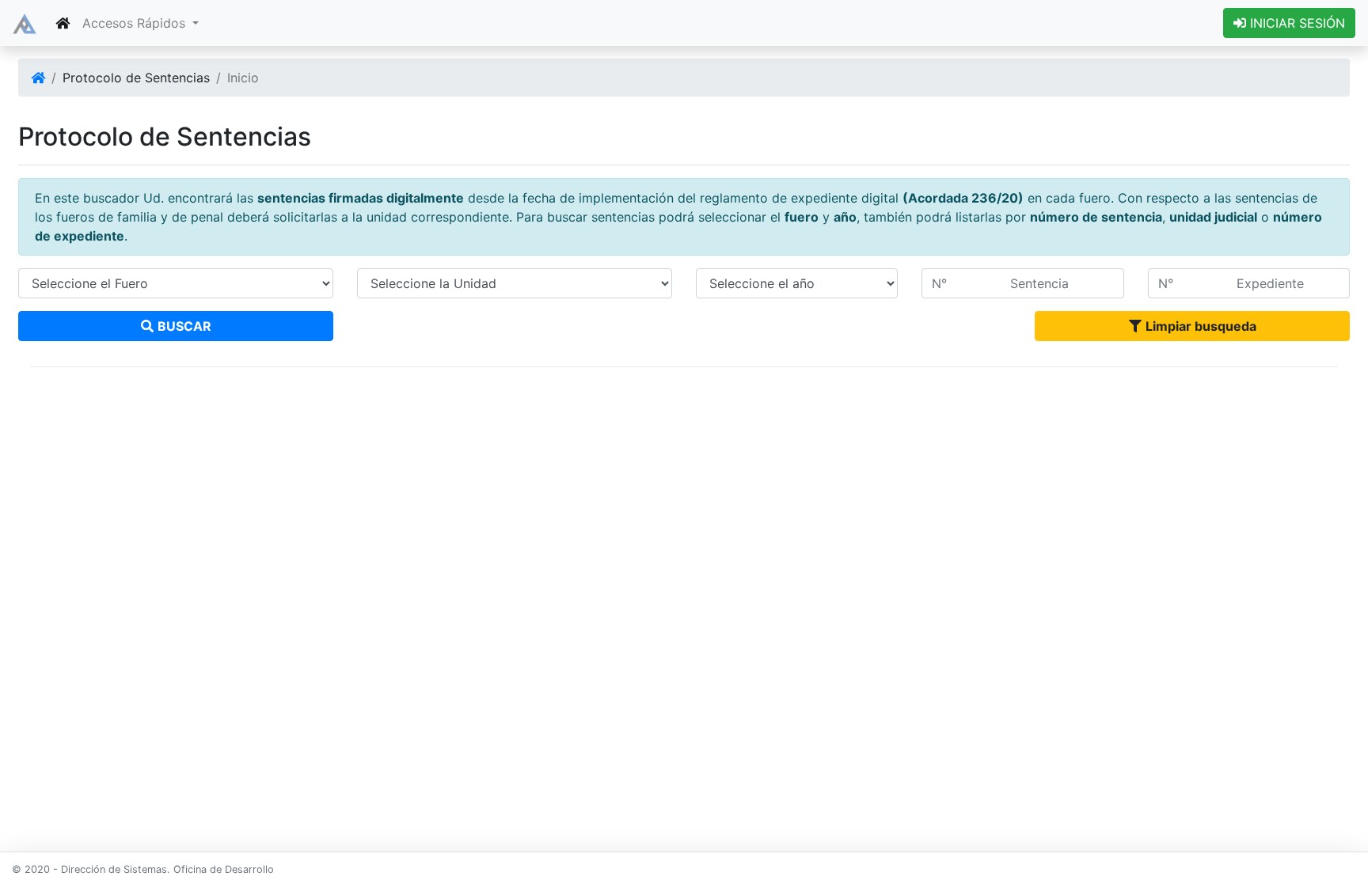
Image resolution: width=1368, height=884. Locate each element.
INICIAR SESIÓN (1295, 23)
